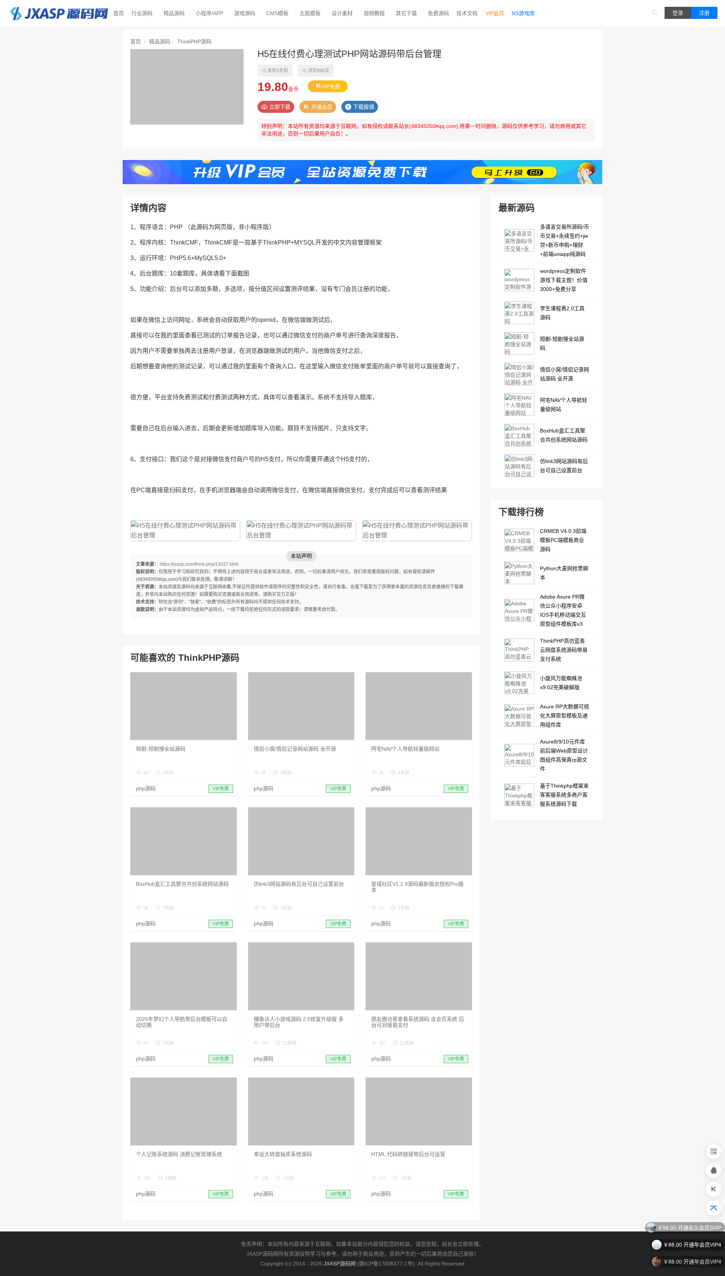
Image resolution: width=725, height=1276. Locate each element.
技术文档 (467, 13)
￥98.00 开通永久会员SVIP (689, 1227)
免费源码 (438, 13)
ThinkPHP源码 (194, 41)
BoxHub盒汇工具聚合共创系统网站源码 (182, 884)
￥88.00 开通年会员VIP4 (692, 1244)
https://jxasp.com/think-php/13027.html (199, 564)
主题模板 (310, 13)
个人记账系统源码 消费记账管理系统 (179, 1154)
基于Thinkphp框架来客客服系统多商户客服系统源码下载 (564, 795)
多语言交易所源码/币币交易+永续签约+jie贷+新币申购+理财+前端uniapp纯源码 (564, 240)
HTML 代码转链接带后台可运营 (408, 1154)
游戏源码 (244, 13)
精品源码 (174, 13)
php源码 (146, 788)
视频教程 (374, 13)
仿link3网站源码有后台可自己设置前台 (299, 884)
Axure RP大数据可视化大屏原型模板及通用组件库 (564, 715)
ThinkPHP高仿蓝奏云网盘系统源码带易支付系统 (564, 650)
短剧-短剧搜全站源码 (160, 749)
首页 (118, 13)
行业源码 (142, 13)
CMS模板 (277, 13)
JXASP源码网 (340, 1264)
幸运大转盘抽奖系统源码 (283, 1154)
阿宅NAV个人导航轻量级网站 (405, 749)
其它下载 (406, 13)
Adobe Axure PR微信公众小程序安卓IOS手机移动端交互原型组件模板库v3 (563, 610)
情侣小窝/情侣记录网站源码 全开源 (295, 749)
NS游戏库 (523, 13)
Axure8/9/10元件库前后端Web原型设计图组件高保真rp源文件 (564, 755)
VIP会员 (494, 13)
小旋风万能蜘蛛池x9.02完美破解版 (561, 682)
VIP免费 (330, 86)
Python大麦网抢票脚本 (564, 572)
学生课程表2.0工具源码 (562, 312)
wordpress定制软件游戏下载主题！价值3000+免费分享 (564, 280)
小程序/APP (209, 13)
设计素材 (342, 13)
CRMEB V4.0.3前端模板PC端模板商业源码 (563, 540)
